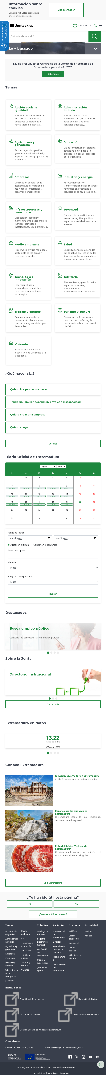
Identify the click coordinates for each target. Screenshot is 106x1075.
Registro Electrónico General (42, 941)
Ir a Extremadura (53, 882)
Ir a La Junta (53, 704)
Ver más (53, 443)
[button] (82, 25)
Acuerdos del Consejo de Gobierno (59, 949)
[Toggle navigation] (37, 25)
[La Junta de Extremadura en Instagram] (83, 1057)
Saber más (53, 74)
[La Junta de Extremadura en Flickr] (97, 1057)
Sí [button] (30, 904)
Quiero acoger (20, 427)
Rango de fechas (16, 532)
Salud (23, 938)
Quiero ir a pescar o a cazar (28, 389)
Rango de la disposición (20, 576)
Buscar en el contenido (45, 544)
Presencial (74, 943)
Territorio (26, 950)
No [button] (76, 904)
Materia (12, 562)
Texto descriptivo (16, 550)
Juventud (9, 980)
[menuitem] (28, 932)
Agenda (88, 935)
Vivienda (25, 969)
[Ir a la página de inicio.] (17, 25)
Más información (66, 9)
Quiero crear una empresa (28, 415)
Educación (10, 953)
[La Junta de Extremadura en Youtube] (90, 1057)
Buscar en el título (19, 544)
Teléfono (73, 931)
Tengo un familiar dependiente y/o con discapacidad (45, 402)
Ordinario (12, 488)
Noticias (88, 931)
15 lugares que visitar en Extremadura (77, 776)
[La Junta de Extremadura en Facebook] (70, 1057)
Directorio (58, 941)
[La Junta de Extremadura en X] (77, 1057)
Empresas (10, 958)
